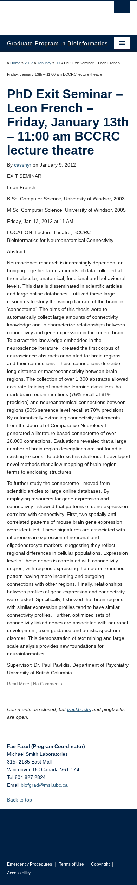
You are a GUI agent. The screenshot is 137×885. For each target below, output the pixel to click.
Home (15, 63)
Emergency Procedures (29, 864)
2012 (29, 63)
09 (58, 63)
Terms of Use (71, 864)
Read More (18, 683)
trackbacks (79, 709)
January (44, 63)
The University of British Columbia (50, 14)
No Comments (47, 683)
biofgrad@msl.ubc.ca (44, 785)
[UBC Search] (122, 9)
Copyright (100, 864)
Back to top (20, 800)
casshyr (22, 165)
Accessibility (19, 873)
